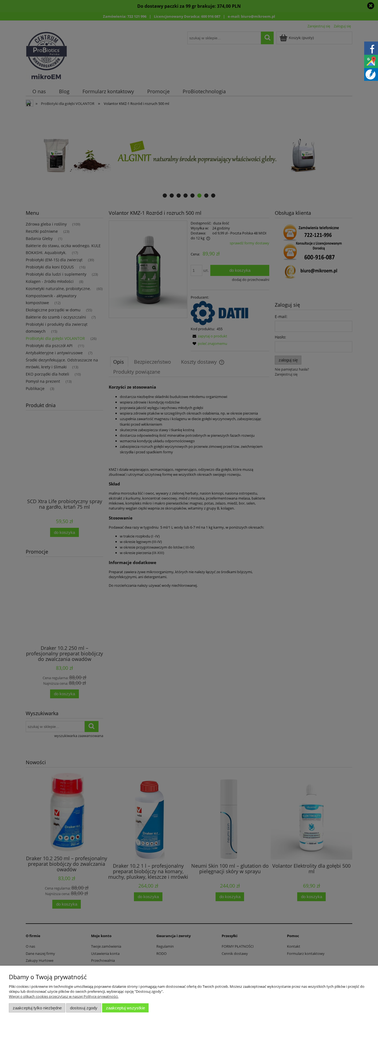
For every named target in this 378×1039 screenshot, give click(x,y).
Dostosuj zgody (83, 1008)
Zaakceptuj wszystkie (125, 1008)
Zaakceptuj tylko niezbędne (37, 1008)
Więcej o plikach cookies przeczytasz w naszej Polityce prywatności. (63, 996)
